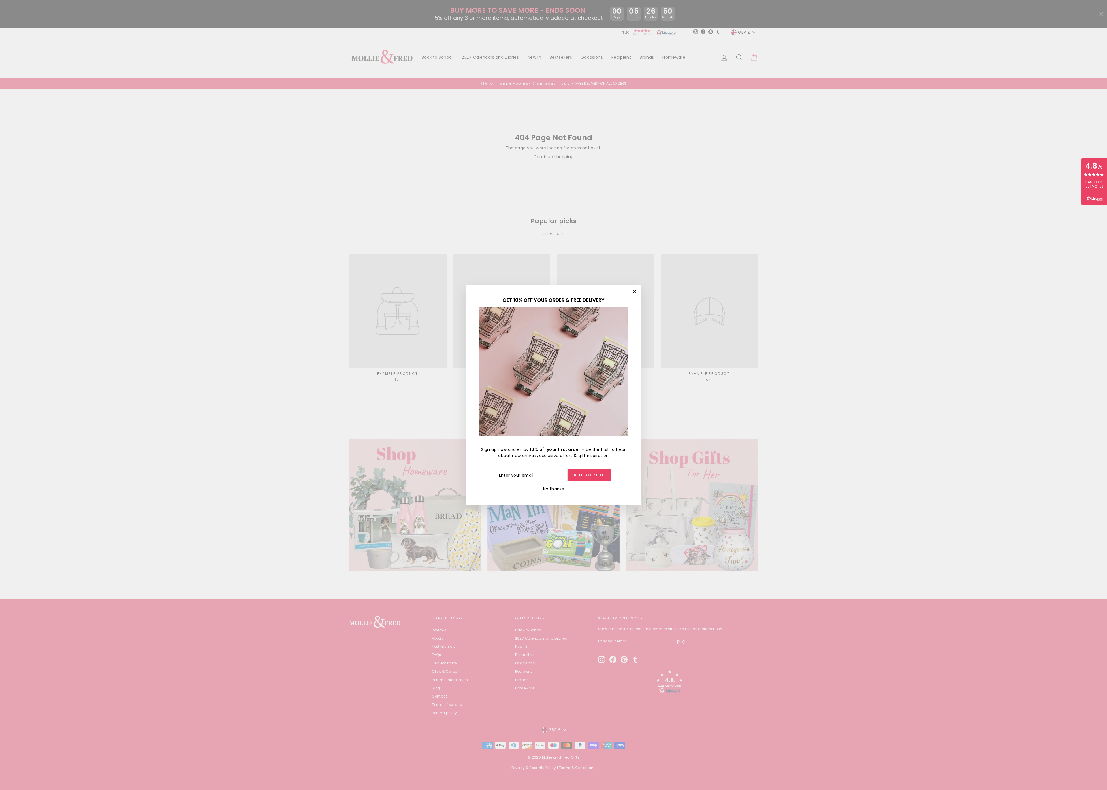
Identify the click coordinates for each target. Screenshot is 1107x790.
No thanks (553, 489)
